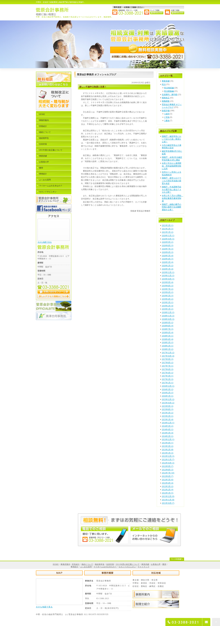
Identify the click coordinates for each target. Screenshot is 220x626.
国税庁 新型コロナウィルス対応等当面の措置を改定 (171, 181)
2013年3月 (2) (167, 446)
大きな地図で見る (45, 242)
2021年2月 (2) (167, 229)
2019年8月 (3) (167, 286)
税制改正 (166, 98)
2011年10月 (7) (168, 503)
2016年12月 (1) (168, 386)
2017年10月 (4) (168, 356)
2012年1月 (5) (167, 493)
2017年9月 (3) (167, 359)
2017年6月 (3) (167, 369)
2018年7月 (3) (167, 329)
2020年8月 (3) (167, 245)
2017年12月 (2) (168, 353)
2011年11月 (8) (168, 500)
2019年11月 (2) (168, 275)
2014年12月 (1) (168, 423)
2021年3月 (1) (167, 225)
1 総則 (166, 114)
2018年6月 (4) (167, 332)
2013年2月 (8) (167, 449)
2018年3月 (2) (167, 342)
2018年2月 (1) (167, 346)
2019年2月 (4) (167, 306)
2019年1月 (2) (167, 309)
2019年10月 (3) (168, 279)
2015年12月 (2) (168, 399)
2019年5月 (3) (167, 296)
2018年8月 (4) (167, 326)
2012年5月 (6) (167, 480)
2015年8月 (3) (167, 409)
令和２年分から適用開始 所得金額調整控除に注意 (171, 166)
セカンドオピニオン (48, 192)
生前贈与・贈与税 (169, 94)
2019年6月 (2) (167, 292)
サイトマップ (143, 567)
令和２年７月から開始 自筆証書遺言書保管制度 (172, 198)
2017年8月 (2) (167, 362)
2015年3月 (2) (167, 413)
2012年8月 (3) (167, 470)
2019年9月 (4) (167, 282)
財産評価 (166, 111)
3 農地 (166, 120)
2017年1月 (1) (167, 383)
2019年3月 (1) (167, 302)
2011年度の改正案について (50, 150)
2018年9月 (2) (167, 322)
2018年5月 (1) (167, 336)
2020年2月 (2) (167, 266)
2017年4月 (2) (167, 373)
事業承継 (166, 81)
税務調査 (166, 101)
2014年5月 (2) (167, 426)
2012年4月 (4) (167, 483)
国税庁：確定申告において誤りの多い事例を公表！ (171, 139)
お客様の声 (44, 162)
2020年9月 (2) (167, 242)
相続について (45, 132)
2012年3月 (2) (167, 486)
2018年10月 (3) (168, 319)
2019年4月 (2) (167, 299)
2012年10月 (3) (168, 463)
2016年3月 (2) (167, 389)
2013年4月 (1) (167, 443)
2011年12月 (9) (168, 496)
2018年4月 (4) (167, 339)
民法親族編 (169, 91)
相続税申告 (44, 138)
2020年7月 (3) (167, 249)
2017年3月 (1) (167, 376)
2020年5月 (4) (167, 256)
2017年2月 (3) (167, 379)
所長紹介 (43, 126)
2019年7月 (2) (167, 289)
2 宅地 (166, 117)
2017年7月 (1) (167, 366)
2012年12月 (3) (168, 456)
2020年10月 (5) (168, 239)
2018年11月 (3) (168, 316)
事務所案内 (44, 120)
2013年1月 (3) (167, 453)
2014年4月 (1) (167, 429)
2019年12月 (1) (168, 272)
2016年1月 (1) (167, 396)
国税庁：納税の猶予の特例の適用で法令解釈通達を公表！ (171, 207)
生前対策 (43, 144)
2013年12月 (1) (168, 439)
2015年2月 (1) (167, 416)
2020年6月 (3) (167, 252)
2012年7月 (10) (168, 473)
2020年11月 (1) (168, 235)
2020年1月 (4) (167, 269)
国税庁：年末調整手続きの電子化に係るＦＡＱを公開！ (171, 189)
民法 (164, 84)
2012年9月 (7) (167, 466)
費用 (41, 168)
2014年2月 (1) (167, 436)
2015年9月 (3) (167, 406)
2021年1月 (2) (167, 232)
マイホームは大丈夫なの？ (50, 186)
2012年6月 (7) (167, 476)
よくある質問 (45, 180)
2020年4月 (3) (167, 259)
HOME (42, 114)
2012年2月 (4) (167, 490)
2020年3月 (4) (167, 262)
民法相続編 (169, 88)
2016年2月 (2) (167, 393)
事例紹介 (43, 174)
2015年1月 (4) (167, 419)
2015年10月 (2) (168, 403)
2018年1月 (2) (167, 349)
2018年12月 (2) (168, 312)
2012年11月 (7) (168, 459)
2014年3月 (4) (167, 433)
